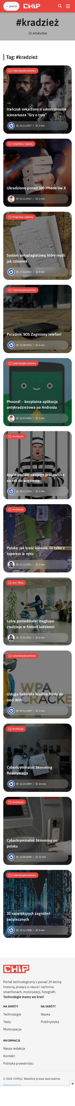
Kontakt (9, 1056)
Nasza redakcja (14, 1048)
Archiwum (17, 436)
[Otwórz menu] (68, 6)
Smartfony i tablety (22, 143)
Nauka (45, 1014)
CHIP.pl (17, 1078)
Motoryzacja (12, 1029)
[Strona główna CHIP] (32, 6)
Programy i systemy (22, 217)
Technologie (12, 1014)
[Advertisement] (37, 1096)
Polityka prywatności (18, 1063)
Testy (7, 1022)
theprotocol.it (12, 1084)
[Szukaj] (60, 6)
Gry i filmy (17, 582)
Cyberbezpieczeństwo (24, 70)
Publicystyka (50, 1022)
